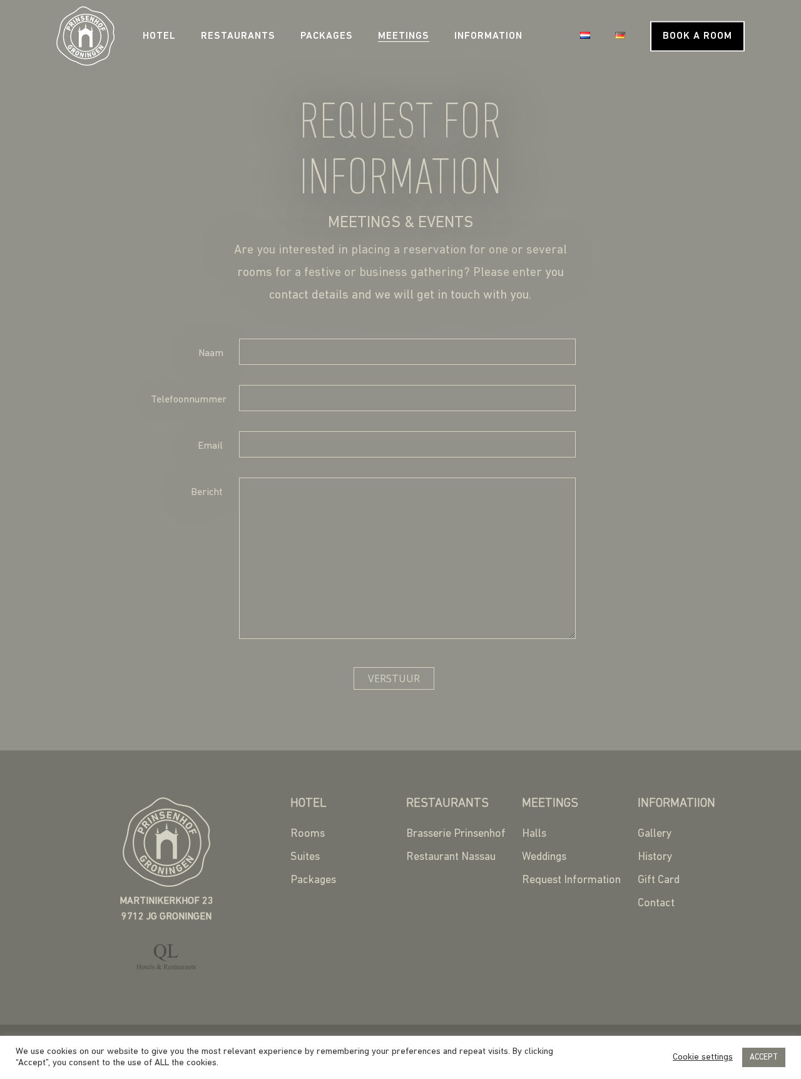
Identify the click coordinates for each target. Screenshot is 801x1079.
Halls (534, 834)
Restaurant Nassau (451, 857)
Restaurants (238, 36)
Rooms (307, 834)
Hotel (159, 36)
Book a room (697, 36)
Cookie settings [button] (703, 1057)
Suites (305, 857)
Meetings (403, 36)
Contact (656, 903)
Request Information (571, 880)
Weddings (544, 857)
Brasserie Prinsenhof (456, 834)
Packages (326, 36)
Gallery (655, 834)
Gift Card (659, 880)
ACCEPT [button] (764, 1057)
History (655, 857)
